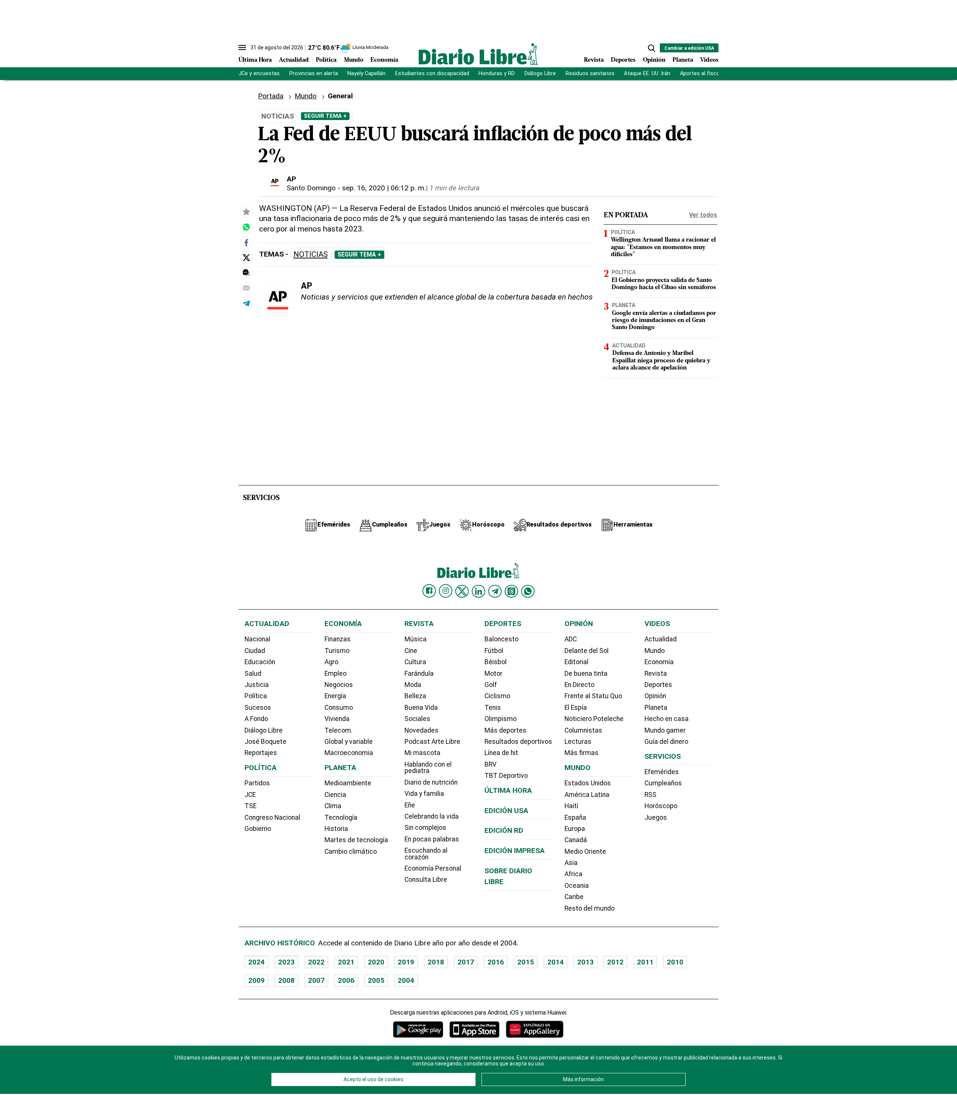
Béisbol (495, 662)
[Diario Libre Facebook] (429, 591)
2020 (376, 962)
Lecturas (577, 741)
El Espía (575, 707)
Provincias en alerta (313, 73)
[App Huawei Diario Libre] (534, 1029)
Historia (336, 828)
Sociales (417, 719)
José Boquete (265, 741)
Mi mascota (422, 753)
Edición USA (506, 810)
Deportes (623, 60)
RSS (650, 794)
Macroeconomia (348, 753)
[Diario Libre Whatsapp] (528, 591)
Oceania (576, 885)
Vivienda (337, 719)
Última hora (508, 790)
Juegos (655, 817)
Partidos (257, 783)
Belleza (415, 696)
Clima (332, 806)
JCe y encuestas (259, 73)
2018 (436, 962)
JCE (250, 794)
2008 (286, 980)
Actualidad (294, 60)
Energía (335, 696)
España (575, 817)
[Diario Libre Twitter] (462, 591)
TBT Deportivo (506, 775)
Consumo (338, 707)
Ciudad (254, 650)
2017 (466, 962)
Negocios (338, 684)
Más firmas (581, 753)
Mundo (353, 60)
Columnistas (583, 730)
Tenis (492, 707)
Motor (493, 673)
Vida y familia (424, 793)
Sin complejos (425, 827)
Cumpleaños (663, 783)
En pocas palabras (431, 839)
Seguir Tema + (325, 116)
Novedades (421, 730)
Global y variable (348, 741)
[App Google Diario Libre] (418, 1029)
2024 (256, 962)
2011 (645, 962)
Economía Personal (432, 868)
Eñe (409, 805)
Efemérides (661, 772)
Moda (412, 684)
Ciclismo (497, 696)
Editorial (576, 662)
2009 (256, 980)
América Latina (586, 794)
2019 (406, 962)
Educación (259, 662)
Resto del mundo (589, 908)
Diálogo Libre (540, 73)
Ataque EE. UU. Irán (647, 73)
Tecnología (340, 817)
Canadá (575, 840)
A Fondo (256, 719)
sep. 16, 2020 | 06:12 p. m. (384, 188)
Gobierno (257, 828)
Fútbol (493, 650)
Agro (331, 662)
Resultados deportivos (518, 741)
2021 (346, 962)
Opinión (654, 60)
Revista (594, 60)
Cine (410, 650)
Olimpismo (500, 719)
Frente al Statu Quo (593, 696)
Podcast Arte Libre (432, 741)
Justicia (256, 684)
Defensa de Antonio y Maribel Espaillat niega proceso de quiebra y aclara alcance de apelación (661, 360)
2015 (525, 962)
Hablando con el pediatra (428, 768)
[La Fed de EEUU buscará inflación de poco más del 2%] (246, 227)
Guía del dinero (666, 741)
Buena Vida (421, 707)
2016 (495, 962)
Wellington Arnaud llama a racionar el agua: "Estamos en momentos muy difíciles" (663, 247)
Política (326, 60)
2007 (316, 980)
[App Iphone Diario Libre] (474, 1029)
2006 (346, 980)
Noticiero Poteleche (594, 719)
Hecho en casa (666, 719)
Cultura (415, 662)
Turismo (337, 650)
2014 (555, 962)
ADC (570, 639)
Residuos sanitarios (590, 73)
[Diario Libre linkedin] (478, 591)
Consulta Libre (425, 879)
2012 (615, 962)
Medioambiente (347, 783)
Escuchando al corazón (425, 854)
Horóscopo (660, 806)
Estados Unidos (587, 783)
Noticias (310, 254)
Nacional (257, 639)
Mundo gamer (665, 730)
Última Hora (255, 60)
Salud (252, 673)
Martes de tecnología (356, 840)
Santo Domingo (311, 188)
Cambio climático (350, 851)
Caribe (574, 897)
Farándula (419, 673)
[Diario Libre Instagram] (445, 591)
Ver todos (703, 214)
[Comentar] (246, 272)
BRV (490, 764)
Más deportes (505, 730)
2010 (675, 962)
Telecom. (338, 730)
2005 (376, 980)
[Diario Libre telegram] (495, 591)
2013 (585, 962)
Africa (573, 874)
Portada (270, 96)
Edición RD (503, 830)
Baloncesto (501, 639)
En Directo (579, 684)
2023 (286, 962)
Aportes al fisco (700, 73)
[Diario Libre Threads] (511, 591)
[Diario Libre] (478, 54)
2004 (406, 980)
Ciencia (335, 794)
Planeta (683, 60)
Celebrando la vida (431, 816)
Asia (571, 863)
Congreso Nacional (272, 817)
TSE (250, 806)
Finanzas (337, 639)
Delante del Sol (586, 650)
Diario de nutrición (431, 782)
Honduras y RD (496, 73)
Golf (490, 684)
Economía (384, 60)
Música (415, 639)
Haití (571, 806)
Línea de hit (501, 753)
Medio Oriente (585, 851)
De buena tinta (585, 673)
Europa (574, 828)
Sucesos (257, 707)
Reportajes (260, 753)
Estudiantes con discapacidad (432, 73)
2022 (316, 962)
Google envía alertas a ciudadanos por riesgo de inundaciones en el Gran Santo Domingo (664, 320)
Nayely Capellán (366, 73)
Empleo (335, 673)
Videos (709, 60)
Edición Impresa (514, 850)
